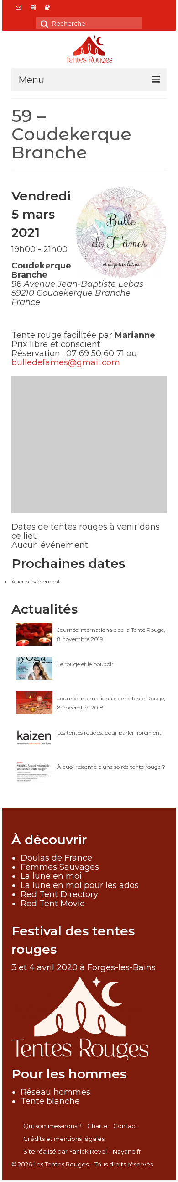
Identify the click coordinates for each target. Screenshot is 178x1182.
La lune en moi (51, 876)
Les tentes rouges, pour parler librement (109, 732)
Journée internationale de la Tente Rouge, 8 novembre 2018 (111, 703)
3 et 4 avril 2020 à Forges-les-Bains (83, 967)
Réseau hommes (55, 1092)
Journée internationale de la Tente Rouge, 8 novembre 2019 (111, 634)
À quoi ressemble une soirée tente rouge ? (111, 766)
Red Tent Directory (59, 894)
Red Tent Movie (53, 903)
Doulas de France (56, 858)
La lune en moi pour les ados (80, 885)
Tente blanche (50, 1101)
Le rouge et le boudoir (85, 664)
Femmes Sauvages (60, 867)
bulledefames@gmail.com (65, 362)
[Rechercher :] (89, 23)
